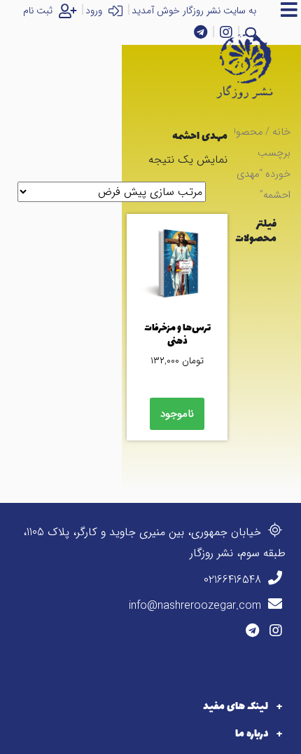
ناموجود (177, 413)
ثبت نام (39, 10)
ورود (95, 10)
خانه (281, 132)
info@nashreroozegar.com (197, 605)
